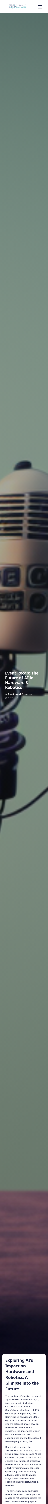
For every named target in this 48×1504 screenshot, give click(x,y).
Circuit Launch (14, 694)
